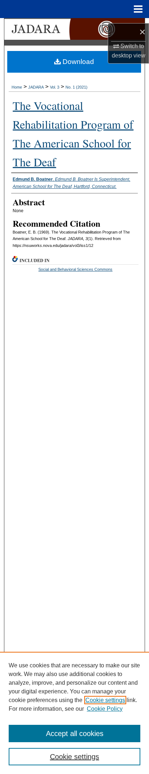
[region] (74, 713)
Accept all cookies (74, 733)
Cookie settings (105, 700)
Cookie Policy (105, 709)
